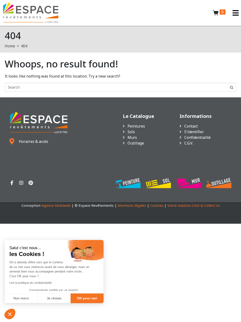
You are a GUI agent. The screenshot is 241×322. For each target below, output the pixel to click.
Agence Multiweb (56, 205)
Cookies (156, 205)
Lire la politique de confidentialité (30, 283)
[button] (10, 314)
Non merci (21, 298)
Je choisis (54, 298)
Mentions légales (132, 205)
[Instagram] (21, 183)
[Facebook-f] (11, 183)
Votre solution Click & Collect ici (193, 205)
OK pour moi (87, 298)
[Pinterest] (30, 183)
